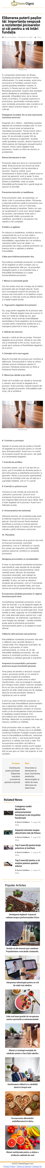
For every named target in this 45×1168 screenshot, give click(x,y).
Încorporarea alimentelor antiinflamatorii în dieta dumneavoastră (22, 1121)
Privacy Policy (9, 1166)
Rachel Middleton (11, 37)
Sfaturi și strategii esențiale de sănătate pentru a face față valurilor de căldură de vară (22, 1053)
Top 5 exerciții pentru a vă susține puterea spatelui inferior (27, 863)
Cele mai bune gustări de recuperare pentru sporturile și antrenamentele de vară (22, 1019)
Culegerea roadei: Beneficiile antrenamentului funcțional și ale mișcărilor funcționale (28, 812)
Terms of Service (24, 1166)
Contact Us (37, 1166)
